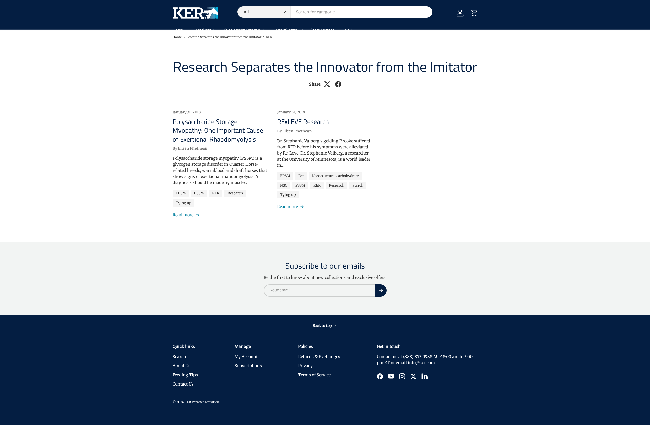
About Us (181, 365)
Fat (301, 176)
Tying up (183, 203)
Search (179, 356)
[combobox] (334, 12)
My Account (246, 356)
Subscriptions (248, 365)
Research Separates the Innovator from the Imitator (223, 37)
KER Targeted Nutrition (202, 402)
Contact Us (183, 384)
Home (177, 37)
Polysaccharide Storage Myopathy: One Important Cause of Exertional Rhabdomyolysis (218, 130)
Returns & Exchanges (319, 356)
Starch (357, 185)
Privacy (305, 365)
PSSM (199, 193)
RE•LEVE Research (303, 121)
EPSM (181, 193)
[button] (474, 13)
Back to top (323, 325)
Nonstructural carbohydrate (335, 176)
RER (269, 37)
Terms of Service (314, 374)
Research (235, 193)
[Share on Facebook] (338, 84)
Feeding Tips (185, 374)
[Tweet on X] (327, 84)
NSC (283, 185)
